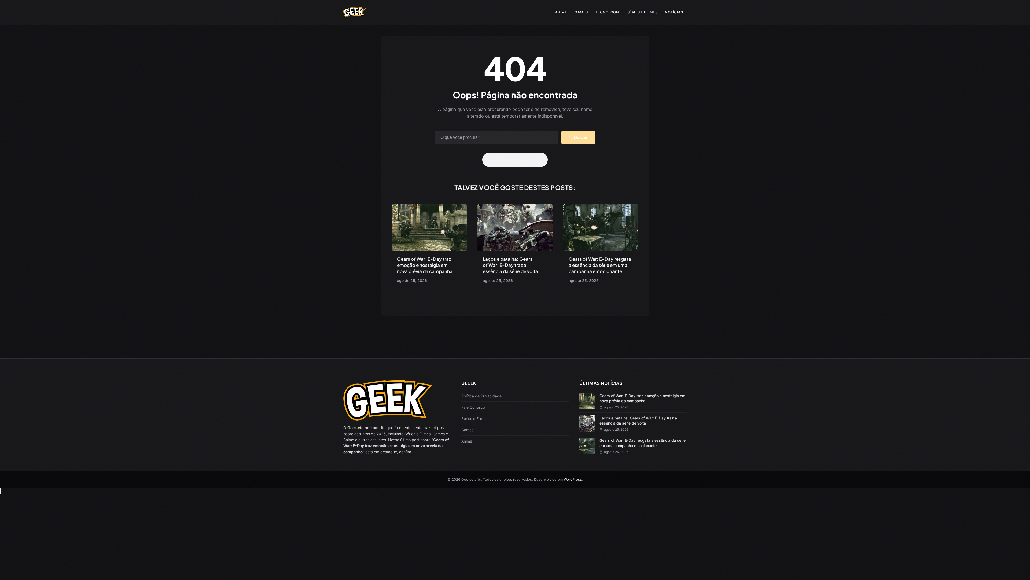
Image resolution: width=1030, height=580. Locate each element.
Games (581, 12)
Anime (561, 12)
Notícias (674, 12)
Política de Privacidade (481, 396)
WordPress (573, 479)
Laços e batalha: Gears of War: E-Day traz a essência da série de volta (510, 265)
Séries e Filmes (642, 12)
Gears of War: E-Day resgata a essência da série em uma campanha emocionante (600, 265)
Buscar (580, 137)
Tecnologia (607, 12)
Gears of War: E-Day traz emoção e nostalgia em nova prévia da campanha (425, 265)
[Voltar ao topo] (0, 491)
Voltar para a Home (517, 159)
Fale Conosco (473, 407)
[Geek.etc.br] (354, 14)
